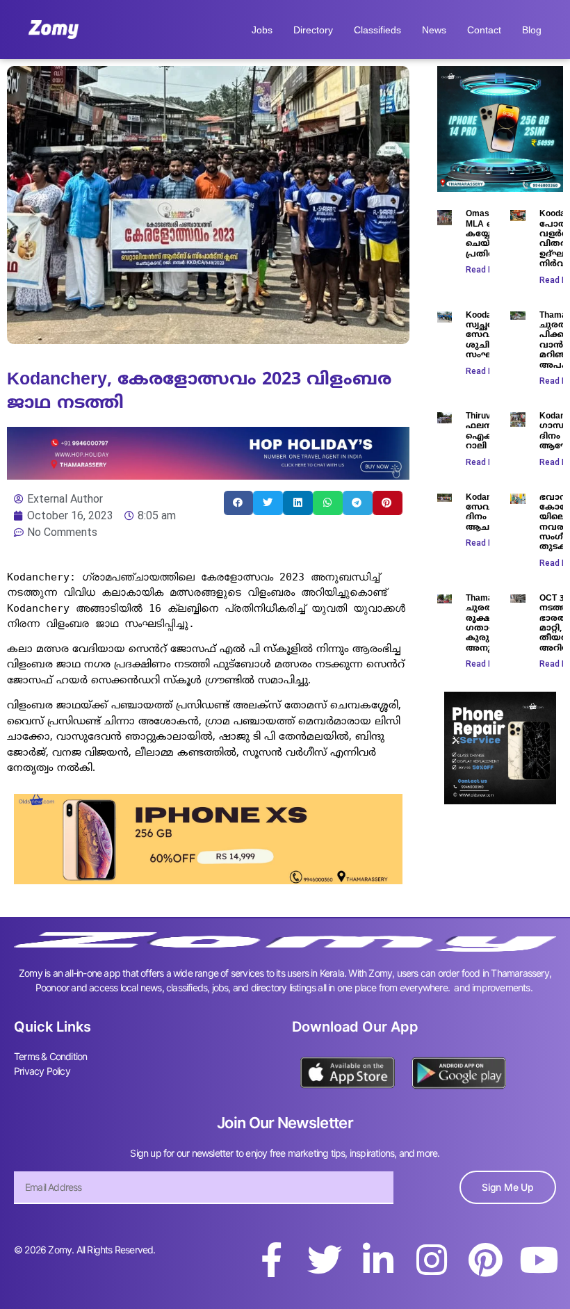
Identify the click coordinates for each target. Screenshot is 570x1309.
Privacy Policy (42, 1071)
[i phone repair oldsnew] (500, 800)
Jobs (262, 29)
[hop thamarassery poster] (208, 475)
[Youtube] (538, 1259)
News (434, 29)
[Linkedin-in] (378, 1259)
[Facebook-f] (271, 1259)
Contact (484, 29)
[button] (239, 503)
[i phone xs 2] (208, 880)
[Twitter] (324, 1259)
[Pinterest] (485, 1259)
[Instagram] (431, 1259)
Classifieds (377, 29)
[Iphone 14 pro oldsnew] (500, 188)
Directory (313, 29)
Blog (532, 29)
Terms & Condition (50, 1056)
